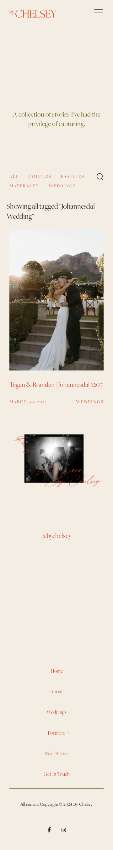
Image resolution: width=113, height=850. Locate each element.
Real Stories (56, 753)
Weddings (56, 712)
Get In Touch (57, 773)
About (56, 691)
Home (57, 670)
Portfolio (56, 732)
